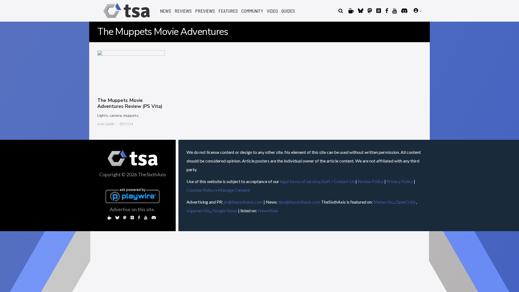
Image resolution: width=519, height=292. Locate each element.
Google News (224, 210)
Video (272, 11)
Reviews (183, 11)
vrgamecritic (198, 210)
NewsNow (268, 210)
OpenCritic (405, 201)
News (165, 11)
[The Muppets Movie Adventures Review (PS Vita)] (131, 71)
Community (252, 11)
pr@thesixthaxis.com (243, 201)
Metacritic (384, 201)
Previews (205, 11)
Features (228, 11)
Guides (288, 11)
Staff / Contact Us (338, 181)
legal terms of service (300, 181)
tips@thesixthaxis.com (299, 201)
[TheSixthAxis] (126, 19)
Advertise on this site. (132, 209)
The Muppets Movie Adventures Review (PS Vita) (129, 103)
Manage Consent (234, 190)
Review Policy (371, 181)
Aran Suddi (105, 124)
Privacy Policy (400, 181)
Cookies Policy (200, 190)
